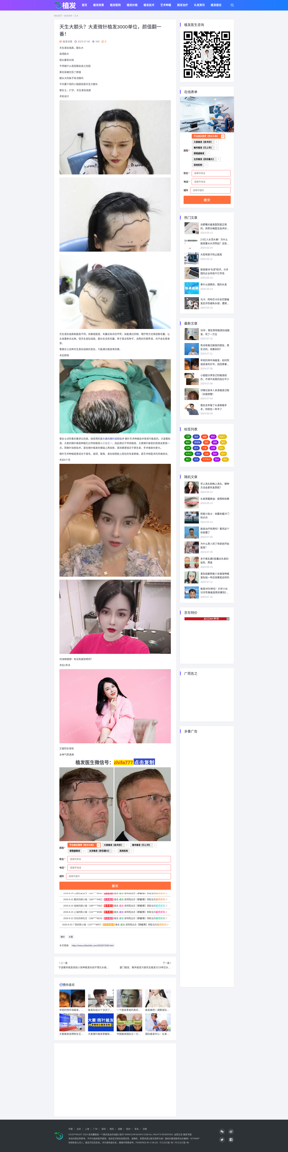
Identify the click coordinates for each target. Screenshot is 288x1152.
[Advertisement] (115, 1080)
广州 (95, 1129)
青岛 (136, 1129)
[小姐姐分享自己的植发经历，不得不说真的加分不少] (191, 379)
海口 (188, 459)
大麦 (105, 438)
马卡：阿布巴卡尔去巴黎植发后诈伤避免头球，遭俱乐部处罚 (214, 301)
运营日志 (178, 1134)
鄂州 (217, 459)
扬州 (221, 448)
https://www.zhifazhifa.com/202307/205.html (93, 945)
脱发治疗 (182, 5)
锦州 (188, 442)
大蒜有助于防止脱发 (211, 254)
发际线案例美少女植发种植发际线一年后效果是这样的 (214, 575)
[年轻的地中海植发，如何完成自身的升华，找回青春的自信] (191, 364)
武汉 (196, 448)
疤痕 (205, 437)
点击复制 (144, 762)
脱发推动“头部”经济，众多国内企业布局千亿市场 (214, 271)
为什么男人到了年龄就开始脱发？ (214, 546)
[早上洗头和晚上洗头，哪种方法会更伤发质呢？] (191, 488)
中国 (70, 1129)
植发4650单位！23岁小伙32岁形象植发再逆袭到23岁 (214, 591)
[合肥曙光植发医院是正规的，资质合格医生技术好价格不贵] (191, 228)
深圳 (103, 1129)
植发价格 (132, 5)
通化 (206, 442)
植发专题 (187, 1134)
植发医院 (115, 5)
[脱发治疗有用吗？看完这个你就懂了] (191, 532)
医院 (61, 848)
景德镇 (197, 442)
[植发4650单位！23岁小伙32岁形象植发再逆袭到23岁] (191, 592)
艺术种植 (165, 5)
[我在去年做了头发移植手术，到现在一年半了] (191, 409)
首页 (84, 5)
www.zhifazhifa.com (136, 1134)
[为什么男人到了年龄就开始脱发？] (191, 547)
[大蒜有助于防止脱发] (191, 258)
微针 (112, 438)
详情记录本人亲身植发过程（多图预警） (214, 392)
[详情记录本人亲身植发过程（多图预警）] (191, 394)
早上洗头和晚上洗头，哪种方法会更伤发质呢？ (214, 486)
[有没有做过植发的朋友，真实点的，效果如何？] (191, 349)
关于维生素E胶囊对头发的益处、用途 (214, 560)
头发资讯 (199, 5)
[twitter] (222, 1140)
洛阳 (196, 437)
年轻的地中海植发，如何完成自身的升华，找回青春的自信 (214, 362)
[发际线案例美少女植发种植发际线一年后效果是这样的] (191, 577)
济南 (145, 1129)
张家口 (222, 437)
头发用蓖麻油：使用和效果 (214, 499)
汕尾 (206, 454)
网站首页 (58, 16)
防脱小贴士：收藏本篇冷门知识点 (214, 516)
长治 (196, 459)
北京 (79, 1129)
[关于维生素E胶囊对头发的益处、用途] (191, 562)
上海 (87, 1129)
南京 (225, 459)
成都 (120, 1129)
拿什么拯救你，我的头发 (213, 284)
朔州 (213, 437)
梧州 (223, 454)
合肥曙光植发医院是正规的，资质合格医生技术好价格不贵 (214, 226)
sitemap (194, 1138)
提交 (115, 886)
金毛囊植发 (93, 1134)
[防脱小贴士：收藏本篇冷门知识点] (191, 517)
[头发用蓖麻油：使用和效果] (191, 502)
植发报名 (216, 5)
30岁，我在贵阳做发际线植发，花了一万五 (215, 332)
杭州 (128, 1129)
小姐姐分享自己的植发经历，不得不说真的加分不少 (214, 377)
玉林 (188, 448)
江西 (188, 437)
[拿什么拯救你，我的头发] (191, 288)
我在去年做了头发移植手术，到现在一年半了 (213, 407)
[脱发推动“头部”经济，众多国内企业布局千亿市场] (191, 273)
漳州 (198, 454)
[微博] (231, 1132)
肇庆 (223, 442)
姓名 (61, 859)
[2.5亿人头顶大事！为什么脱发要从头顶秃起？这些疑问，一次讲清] (191, 243)
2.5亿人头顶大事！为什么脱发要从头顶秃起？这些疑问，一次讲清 (214, 241)
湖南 (215, 442)
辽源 (213, 448)
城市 (61, 876)
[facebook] (231, 1140)
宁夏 (205, 448)
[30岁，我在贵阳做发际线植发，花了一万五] (191, 334)
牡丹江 (189, 454)
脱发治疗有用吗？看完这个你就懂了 (214, 531)
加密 (117, 438)
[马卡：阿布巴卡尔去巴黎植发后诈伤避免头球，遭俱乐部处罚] (191, 303)
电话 (61, 867)
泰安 (215, 454)
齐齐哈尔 (206, 459)
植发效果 (98, 5)
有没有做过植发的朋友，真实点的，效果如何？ (214, 347)
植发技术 (149, 5)
